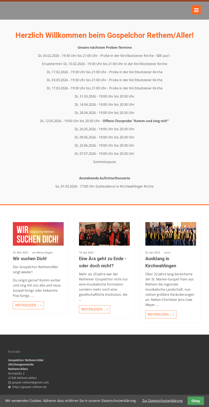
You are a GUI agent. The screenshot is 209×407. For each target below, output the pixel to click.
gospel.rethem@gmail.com (30, 382)
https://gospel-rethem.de (29, 387)
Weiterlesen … (26, 304)
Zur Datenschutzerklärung (162, 400)
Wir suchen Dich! (30, 258)
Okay (195, 401)
